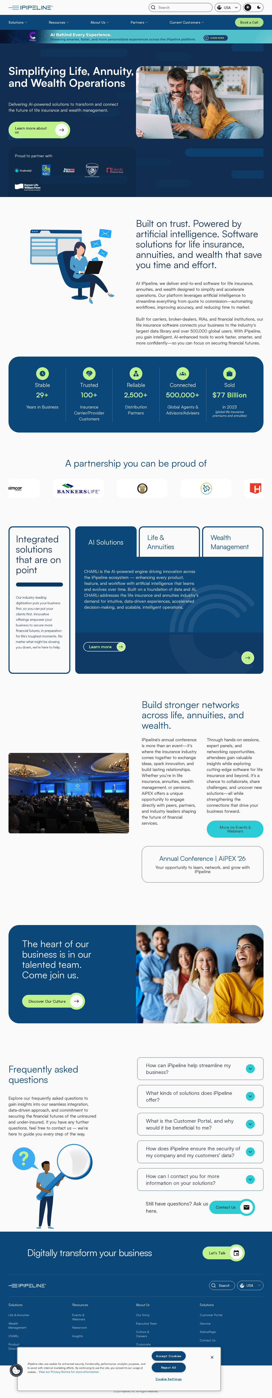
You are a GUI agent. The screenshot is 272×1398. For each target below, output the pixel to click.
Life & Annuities (18, 1315)
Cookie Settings (169, 1379)
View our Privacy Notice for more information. (69, 1372)
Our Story (143, 1315)
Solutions (16, 22)
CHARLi (13, 1336)
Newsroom (79, 1327)
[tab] (106, 541)
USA (227, 8)
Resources (57, 22)
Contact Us (226, 1207)
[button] (16, 1370)
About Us (98, 22)
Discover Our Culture (47, 1001)
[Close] (212, 1357)
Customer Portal (211, 1315)
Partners (137, 22)
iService (205, 1323)
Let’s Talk (217, 1253)
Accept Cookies (168, 1356)
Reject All (168, 1367)
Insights (77, 1336)
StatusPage (208, 1332)
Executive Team (146, 1323)
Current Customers (185, 22)
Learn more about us (31, 130)
